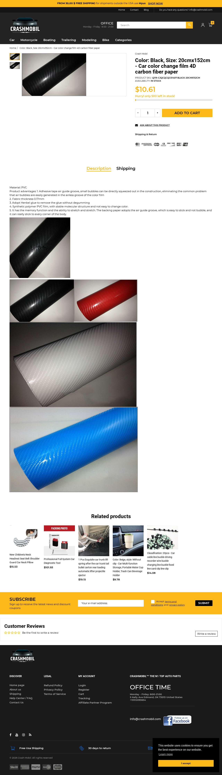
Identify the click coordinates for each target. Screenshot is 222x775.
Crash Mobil (141, 53)
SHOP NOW (155, 3)
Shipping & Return (146, 134)
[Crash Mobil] (25, 24)
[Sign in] (203, 25)
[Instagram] (23, 735)
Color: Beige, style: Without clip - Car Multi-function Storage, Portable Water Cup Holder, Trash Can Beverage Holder (128, 567)
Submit (204, 603)
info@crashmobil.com (200, 9)
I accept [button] (186, 763)
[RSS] (30, 735)
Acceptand (168, 603)
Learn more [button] (166, 754)
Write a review (206, 633)
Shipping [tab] (125, 168)
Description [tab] (99, 168)
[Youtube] (16, 735)
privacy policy (177, 604)
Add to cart (187, 113)
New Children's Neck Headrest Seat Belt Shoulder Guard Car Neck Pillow (25, 558)
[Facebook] (10, 735)
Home (13, 48)
